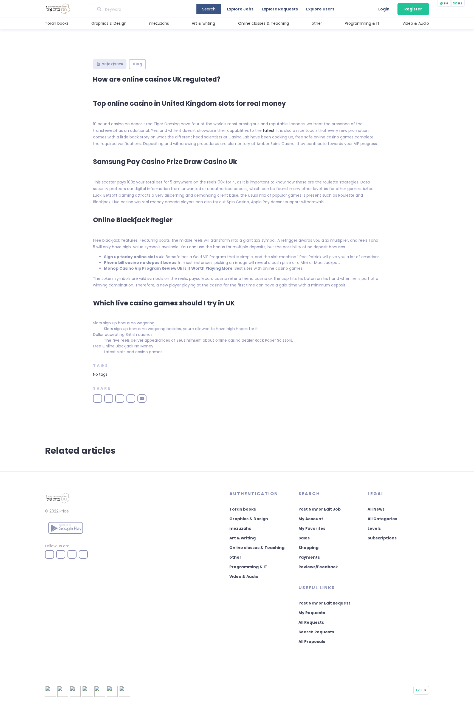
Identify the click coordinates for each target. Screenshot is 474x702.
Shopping (308, 547)
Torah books (57, 23)
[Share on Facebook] (97, 398)
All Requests (311, 622)
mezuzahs (159, 23)
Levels (374, 528)
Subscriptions (382, 538)
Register (413, 9)
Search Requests (316, 632)
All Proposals (311, 641)
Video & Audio (415, 23)
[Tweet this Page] (108, 398)
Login (384, 9)
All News (376, 509)
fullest (269, 130)
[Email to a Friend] (141, 398)
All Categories (382, 519)
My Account (310, 519)
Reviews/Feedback (318, 567)
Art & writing (203, 23)
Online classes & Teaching (263, 23)
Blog (137, 64)
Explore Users (320, 9)
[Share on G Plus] (131, 398)
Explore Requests (280, 9)
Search (209, 9)
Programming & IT (362, 23)
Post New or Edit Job (319, 509)
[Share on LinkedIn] (119, 398)
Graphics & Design (108, 23)
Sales (304, 538)
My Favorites (311, 528)
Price (64, 511)
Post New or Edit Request (324, 603)
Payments (309, 557)
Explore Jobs (240, 9)
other (317, 23)
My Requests (311, 612)
